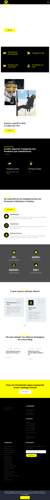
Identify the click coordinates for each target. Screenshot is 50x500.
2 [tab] (25, 325)
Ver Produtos (9, 209)
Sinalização (6, 470)
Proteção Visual (7, 456)
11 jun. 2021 (39, 348)
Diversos (6, 477)
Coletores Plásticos (8, 473)
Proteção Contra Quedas (9, 450)
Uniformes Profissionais (9, 468)
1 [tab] (24, 325)
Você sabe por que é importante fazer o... (13, 352)
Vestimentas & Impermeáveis (10, 466)
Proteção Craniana (8, 460)
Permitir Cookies (25, 497)
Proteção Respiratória (8, 452)
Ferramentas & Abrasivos (9, 472)
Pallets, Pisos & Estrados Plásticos (11, 475)
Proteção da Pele (8, 462)
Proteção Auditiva (8, 458)
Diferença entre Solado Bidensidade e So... (35, 352)
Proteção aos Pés (8, 446)
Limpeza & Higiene (8, 479)
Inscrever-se (31, 455)
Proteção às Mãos (8, 448)
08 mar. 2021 (17, 348)
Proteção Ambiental (8, 464)
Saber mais (9, 29)
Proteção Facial (7, 454)
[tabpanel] (14, 307)
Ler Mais (8, 357)
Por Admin (9, 348)
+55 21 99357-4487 (31, 432)
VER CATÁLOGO (25, 391)
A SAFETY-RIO (9, 130)
